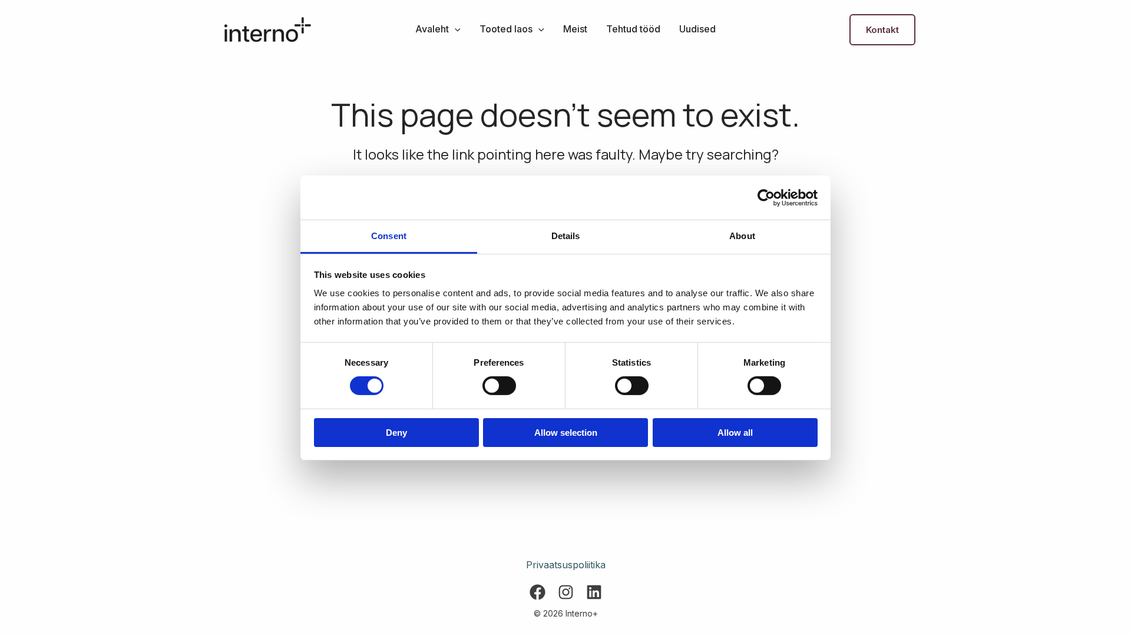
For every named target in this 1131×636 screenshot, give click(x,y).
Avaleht (432, 29)
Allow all (735, 433)
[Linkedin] (594, 592)
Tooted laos (506, 29)
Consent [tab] (388, 236)
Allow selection (565, 433)
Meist (575, 29)
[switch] (499, 385)
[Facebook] (537, 592)
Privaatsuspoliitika (566, 565)
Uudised (697, 29)
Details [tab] (565, 236)
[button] (455, 29)
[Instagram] (566, 592)
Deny (396, 433)
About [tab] (742, 236)
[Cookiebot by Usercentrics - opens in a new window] (766, 197)
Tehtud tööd (633, 29)
